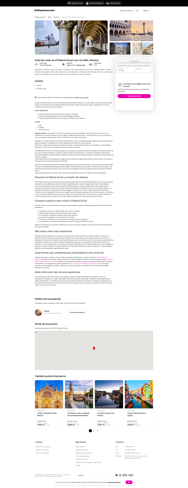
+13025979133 (130, 446)
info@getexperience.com (133, 453)
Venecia (56, 17)
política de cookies (114, 482)
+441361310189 (130, 450)
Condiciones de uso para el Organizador (88, 462)
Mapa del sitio (80, 446)
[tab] (134, 61)
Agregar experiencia (82, 450)
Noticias (78, 465)
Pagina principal (40, 17)
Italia (49, 17)
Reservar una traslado (43, 453)
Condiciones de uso (82, 459)
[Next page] (101, 430)
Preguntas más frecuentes (84, 453)
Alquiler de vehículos (42, 450)
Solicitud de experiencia (43, 446)
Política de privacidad (82, 456)
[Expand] (152, 11)
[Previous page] (86, 430)
